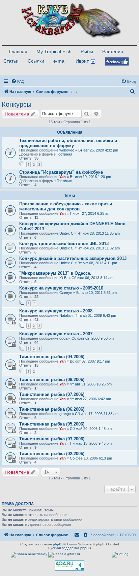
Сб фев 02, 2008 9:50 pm (93, 338)
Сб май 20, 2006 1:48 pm (91, 429)
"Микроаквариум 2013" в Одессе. (55, 273)
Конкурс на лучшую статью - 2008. (56, 310)
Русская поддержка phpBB (69, 548)
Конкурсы (16, 104)
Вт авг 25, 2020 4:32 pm (98, 150)
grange (65, 414)
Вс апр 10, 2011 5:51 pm (96, 293)
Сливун (65, 293)
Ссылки (36, 61)
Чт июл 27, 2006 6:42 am (90, 399)
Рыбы (87, 51)
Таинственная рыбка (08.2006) (51, 379)
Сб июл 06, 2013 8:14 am (92, 278)
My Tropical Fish (54, 51)
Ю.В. (63, 278)
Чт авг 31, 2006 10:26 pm (91, 384)
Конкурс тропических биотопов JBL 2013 (64, 243)
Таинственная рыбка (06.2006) (51, 409)
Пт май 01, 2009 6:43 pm (95, 315)
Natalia (65, 315)
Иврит (82, 61)
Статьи (11, 61)
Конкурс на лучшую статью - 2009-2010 (61, 288)
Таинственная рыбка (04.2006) (51, 356)
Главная (18, 51)
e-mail (59, 61)
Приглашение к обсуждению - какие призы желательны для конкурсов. (65, 206)
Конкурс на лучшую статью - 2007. (56, 333)
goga (63, 338)
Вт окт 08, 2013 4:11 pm (97, 263)
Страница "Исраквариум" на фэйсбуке (61, 172)
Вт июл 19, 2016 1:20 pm (90, 177)
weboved (66, 150)
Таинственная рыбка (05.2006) (51, 424)
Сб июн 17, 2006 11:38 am (96, 414)
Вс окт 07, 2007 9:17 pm (90, 361)
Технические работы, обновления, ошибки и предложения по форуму (68, 143)
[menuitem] (18, 81)
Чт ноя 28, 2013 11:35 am (99, 233)
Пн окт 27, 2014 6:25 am (90, 213)
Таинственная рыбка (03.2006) (51, 438)
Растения (112, 51)
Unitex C (66, 233)
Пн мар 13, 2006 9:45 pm (91, 443)
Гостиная (64, 154)
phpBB (58, 544)
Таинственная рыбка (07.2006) (51, 394)
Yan (62, 177)
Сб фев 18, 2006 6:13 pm (91, 458)
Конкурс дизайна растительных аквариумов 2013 (73, 258)
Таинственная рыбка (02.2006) (51, 453)
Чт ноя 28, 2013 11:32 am (99, 248)
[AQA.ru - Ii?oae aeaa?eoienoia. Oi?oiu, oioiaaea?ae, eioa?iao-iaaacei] (69, 565)
